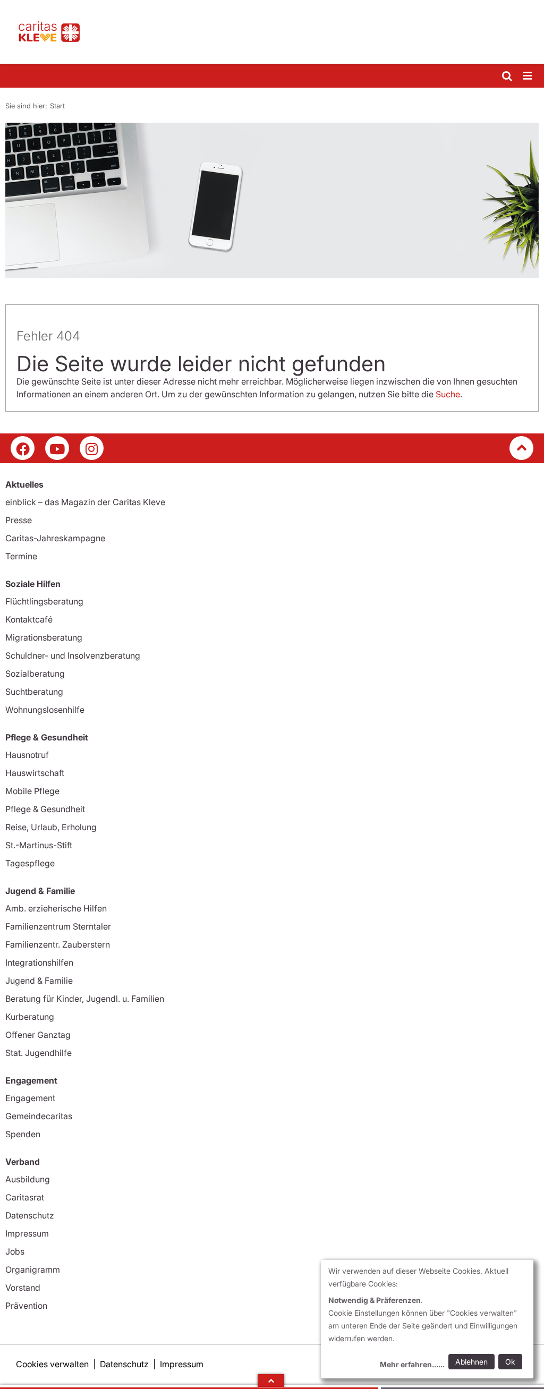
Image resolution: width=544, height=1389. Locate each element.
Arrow (271, 1380)
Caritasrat (24, 1197)
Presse (18, 520)
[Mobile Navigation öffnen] (528, 76)
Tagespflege (30, 863)
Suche (448, 394)
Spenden (22, 1134)
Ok (510, 1361)
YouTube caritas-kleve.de (57, 448)
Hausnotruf (27, 754)
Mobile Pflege (32, 791)
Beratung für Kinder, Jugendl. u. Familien (84, 998)
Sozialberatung (35, 673)
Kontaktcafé (29, 619)
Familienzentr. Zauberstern (57, 944)
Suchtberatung (34, 691)
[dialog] (427, 1319)
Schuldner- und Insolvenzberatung (72, 655)
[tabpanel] (272, 200)
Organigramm (32, 1269)
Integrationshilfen (39, 962)
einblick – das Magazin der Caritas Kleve (85, 502)
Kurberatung (29, 1016)
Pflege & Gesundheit (45, 809)
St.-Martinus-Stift (38, 845)
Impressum (27, 1233)
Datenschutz (29, 1215)
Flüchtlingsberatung (44, 601)
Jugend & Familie (39, 980)
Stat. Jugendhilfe (38, 1052)
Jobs (14, 1251)
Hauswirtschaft (34, 773)
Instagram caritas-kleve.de (92, 448)
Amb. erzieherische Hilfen (56, 908)
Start (57, 105)
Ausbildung (27, 1179)
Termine (21, 556)
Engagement (30, 1098)
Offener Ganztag (38, 1034)
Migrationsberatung (43, 637)
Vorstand (22, 1287)
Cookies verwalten (52, 1364)
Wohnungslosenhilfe (44, 709)
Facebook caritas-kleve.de (23, 448)
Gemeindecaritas (38, 1116)
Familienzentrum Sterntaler (58, 926)
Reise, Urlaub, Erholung (51, 827)
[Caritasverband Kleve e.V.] (272, 32)
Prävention (26, 1305)
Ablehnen (471, 1361)
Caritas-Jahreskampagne (55, 538)
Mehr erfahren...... (412, 1364)
